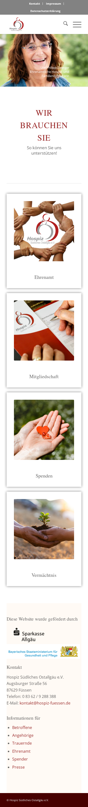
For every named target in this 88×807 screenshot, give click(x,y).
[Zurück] (4, 55)
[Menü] (74, 24)
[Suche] (63, 24)
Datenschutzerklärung (45, 11)
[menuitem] (35, 3)
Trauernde (22, 743)
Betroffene (22, 727)
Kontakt (34, 3)
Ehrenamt (21, 751)
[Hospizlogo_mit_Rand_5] (36, 24)
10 (55, 81)
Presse (18, 767)
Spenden (44, 475)
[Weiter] (83, 55)
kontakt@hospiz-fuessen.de (45, 703)
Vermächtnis (44, 575)
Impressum (53, 3)
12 (63, 81)
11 (59, 81)
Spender (20, 759)
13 (67, 81)
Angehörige (22, 735)
